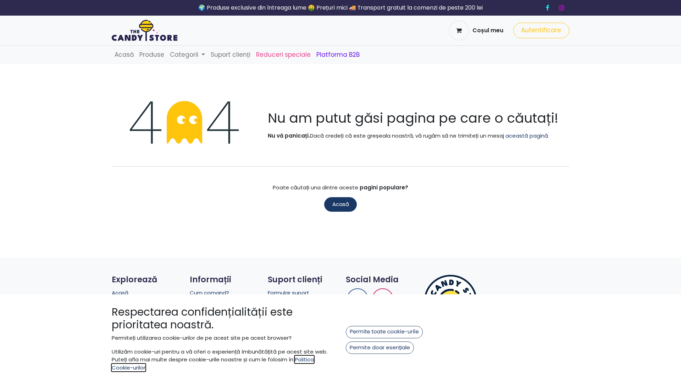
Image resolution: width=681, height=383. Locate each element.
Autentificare (541, 30)
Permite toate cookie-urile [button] (384, 331)
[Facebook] (548, 8)
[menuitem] (124, 55)
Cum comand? (209, 292)
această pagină (526, 135)
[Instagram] (561, 8)
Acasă (340, 204)
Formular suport (288, 292)
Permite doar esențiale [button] (380, 347)
